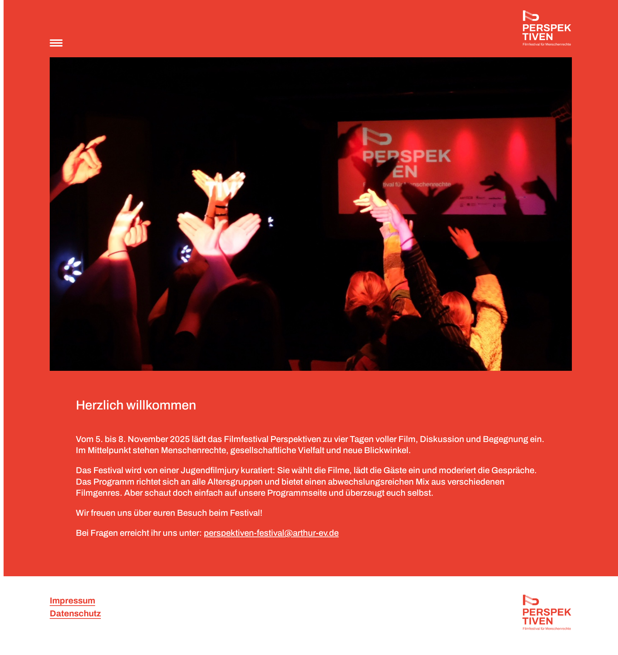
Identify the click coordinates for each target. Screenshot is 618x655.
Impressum (72, 600)
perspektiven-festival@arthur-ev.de (271, 533)
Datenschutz (75, 613)
